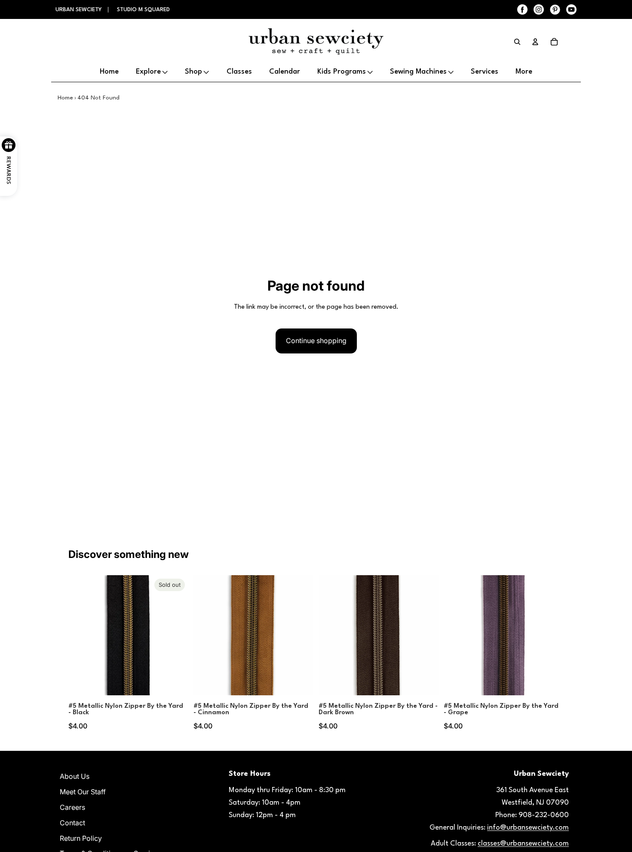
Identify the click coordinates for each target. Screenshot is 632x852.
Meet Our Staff (83, 791)
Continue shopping (316, 340)
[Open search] (517, 41)
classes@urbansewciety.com (523, 843)
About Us (74, 776)
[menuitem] (524, 72)
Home (65, 98)
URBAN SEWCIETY (79, 9)
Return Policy (81, 838)
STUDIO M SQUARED (143, 9)
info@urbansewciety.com (528, 827)
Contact (72, 822)
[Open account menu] (535, 41)
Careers (72, 807)
